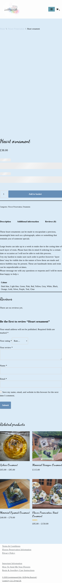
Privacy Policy (8, 553)
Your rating (6, 341)
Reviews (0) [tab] (50, 221)
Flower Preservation (16, 29)
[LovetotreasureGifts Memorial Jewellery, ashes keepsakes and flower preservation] (10, 9)
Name (3, 365)
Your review (6, 347)
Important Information (12, 563)
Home (2, 29)
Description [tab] (5, 221)
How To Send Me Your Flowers (16, 567)
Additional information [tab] (28, 221)
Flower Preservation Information (16, 549)
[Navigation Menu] (51, 9)
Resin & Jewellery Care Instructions (18, 570)
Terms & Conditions (11, 546)
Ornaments (26, 207)
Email (3, 379)
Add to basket (35, 194)
